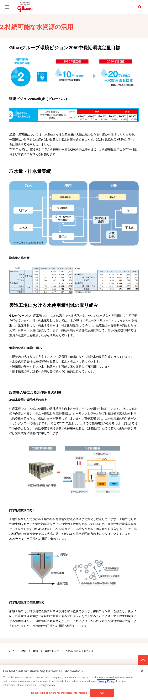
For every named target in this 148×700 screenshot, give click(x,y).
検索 (140, 7)
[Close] (142, 671)
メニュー (7, 7)
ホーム (11, 651)
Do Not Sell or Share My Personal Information (59, 692)
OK (102, 692)
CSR (35, 651)
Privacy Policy (106, 681)
